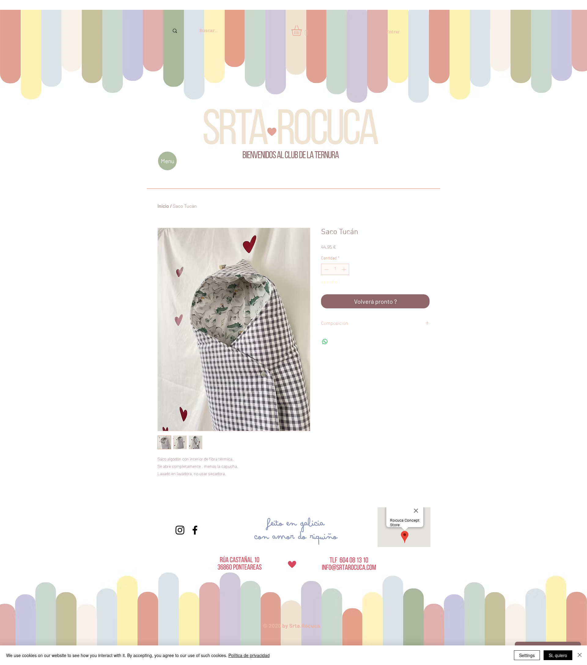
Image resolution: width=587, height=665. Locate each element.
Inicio (163, 206)
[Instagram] (180, 530)
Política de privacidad (249, 655)
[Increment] (344, 269)
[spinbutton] (335, 269)
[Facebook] (195, 530)
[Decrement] (326, 269)
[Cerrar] (579, 655)
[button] (302, 30)
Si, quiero (558, 655)
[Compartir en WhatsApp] (325, 341)
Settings (527, 655)
